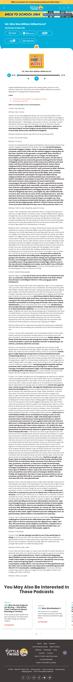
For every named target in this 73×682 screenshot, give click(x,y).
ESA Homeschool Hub (40, 647)
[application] (36, 74)
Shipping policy (27, 671)
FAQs (55, 650)
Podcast (52, 643)
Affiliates (38, 650)
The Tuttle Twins (23, 669)
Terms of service (48, 669)
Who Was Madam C (49, 608)
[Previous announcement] (4, 2)
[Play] (9, 75)
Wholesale (47, 650)
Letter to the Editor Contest (46, 663)
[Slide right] (41, 634)
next (45, 79)
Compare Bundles (46, 659)
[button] (4, 8)
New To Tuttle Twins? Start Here (46, 656)
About (39, 643)
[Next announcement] (69, 2)
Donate (42, 653)
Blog (45, 643)
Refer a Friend (55, 647)
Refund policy (60, 669)
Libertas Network (47, 671)
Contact (50, 653)
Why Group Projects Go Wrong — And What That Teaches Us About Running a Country (16, 608)
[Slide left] (32, 634)
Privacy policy (35, 669)
